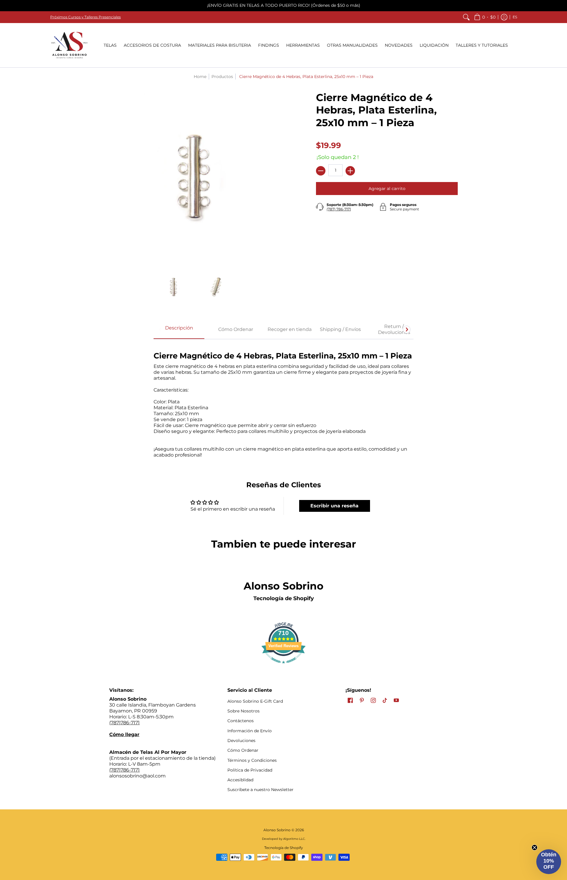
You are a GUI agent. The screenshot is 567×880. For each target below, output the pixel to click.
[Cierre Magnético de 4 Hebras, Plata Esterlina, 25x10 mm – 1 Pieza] (173, 287)
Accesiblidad (240, 779)
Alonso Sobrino (277, 830)
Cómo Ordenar (242, 750)
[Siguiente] (406, 329)
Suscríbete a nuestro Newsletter (260, 789)
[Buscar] (466, 17)
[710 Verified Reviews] (283, 666)
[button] (484, 17)
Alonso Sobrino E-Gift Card (255, 701)
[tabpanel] (283, 401)
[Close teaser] (534, 847)
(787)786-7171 (124, 722)
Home (200, 76)
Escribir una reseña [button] (334, 506)
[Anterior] (160, 329)
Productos (222, 76)
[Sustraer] (320, 171)
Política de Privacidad (249, 770)
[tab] (179, 330)
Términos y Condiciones (252, 760)
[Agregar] (350, 171)
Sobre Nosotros (243, 711)
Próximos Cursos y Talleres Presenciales (85, 17)
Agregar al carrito (387, 188)
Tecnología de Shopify (283, 598)
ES (515, 17)
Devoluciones (241, 740)
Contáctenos (240, 720)
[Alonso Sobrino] (69, 45)
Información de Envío (249, 730)
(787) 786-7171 (339, 209)
